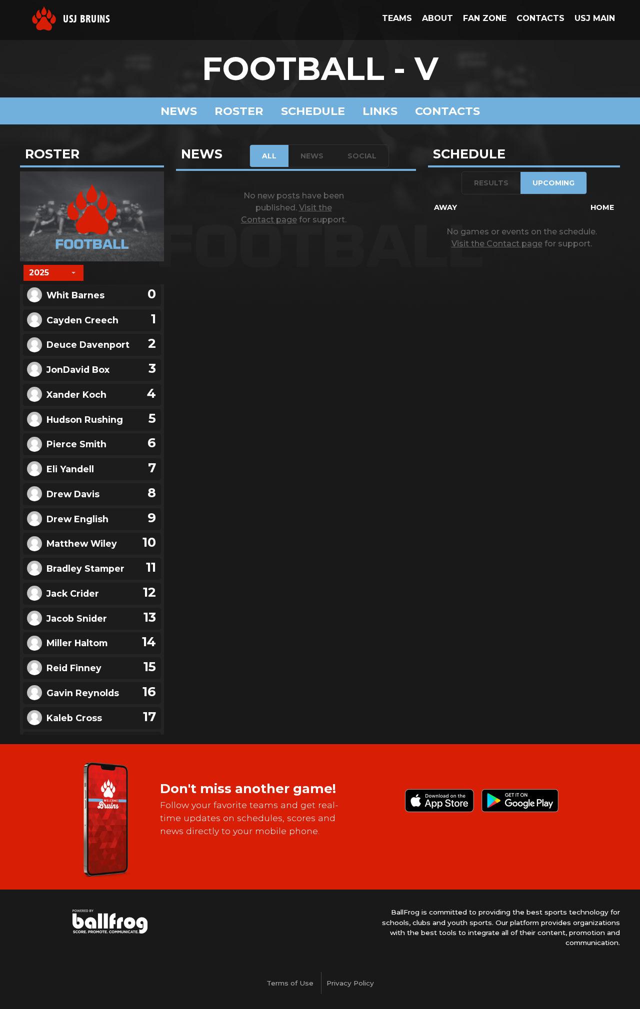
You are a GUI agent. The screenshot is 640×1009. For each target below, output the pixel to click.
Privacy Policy (350, 983)
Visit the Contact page (497, 243)
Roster (239, 111)
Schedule (313, 111)
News (178, 111)
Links (380, 111)
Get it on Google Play (520, 800)
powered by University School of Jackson (110, 922)
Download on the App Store (439, 800)
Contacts (447, 111)
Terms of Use (290, 983)
